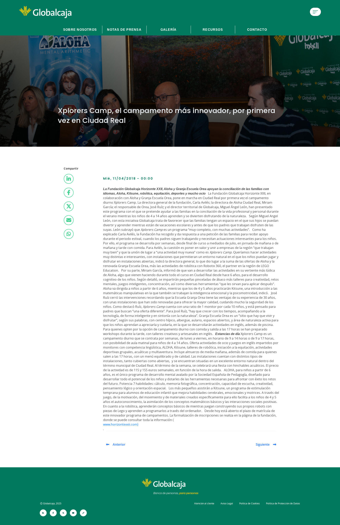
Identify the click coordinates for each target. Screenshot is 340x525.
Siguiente (263, 444)
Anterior (119, 444)
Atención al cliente (204, 503)
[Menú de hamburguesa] (315, 11)
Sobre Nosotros (80, 29)
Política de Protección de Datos (283, 503)
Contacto (257, 29)
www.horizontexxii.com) (120, 424)
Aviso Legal (227, 503)
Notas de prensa (124, 29)
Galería (169, 29)
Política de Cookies (249, 503)
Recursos (213, 29)
